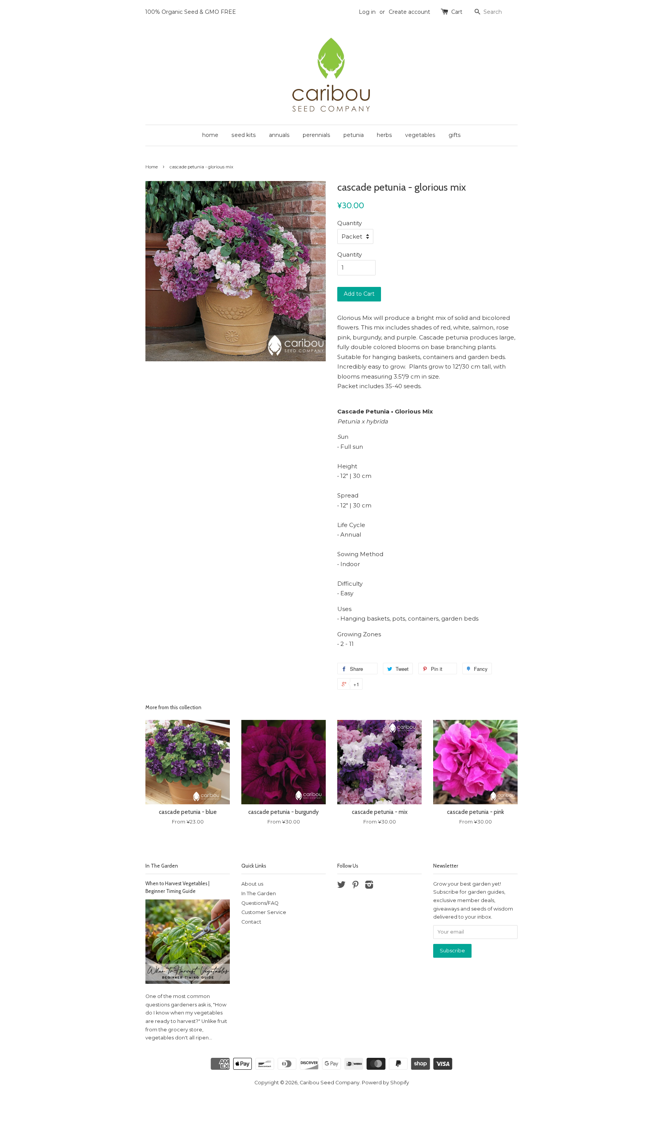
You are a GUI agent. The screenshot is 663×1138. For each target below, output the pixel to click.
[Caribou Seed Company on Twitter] (341, 886)
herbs (384, 135)
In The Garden (161, 866)
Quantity (349, 223)
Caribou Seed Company (330, 1082)
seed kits (243, 135)
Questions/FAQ (260, 903)
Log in (367, 11)
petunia (353, 135)
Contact (251, 922)
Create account (409, 11)
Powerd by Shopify (385, 1082)
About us (252, 884)
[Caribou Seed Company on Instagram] (369, 886)
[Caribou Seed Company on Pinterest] (355, 886)
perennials (316, 135)
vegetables (420, 135)
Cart (456, 11)
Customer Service (263, 912)
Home (151, 167)
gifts (455, 135)
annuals (279, 135)
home (210, 135)
